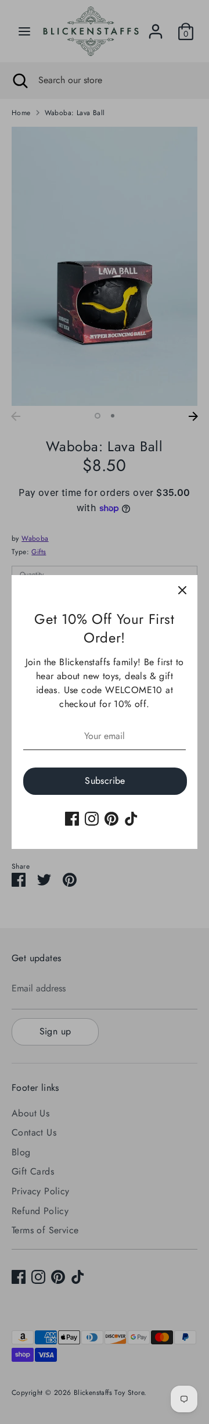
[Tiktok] (131, 819)
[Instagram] (92, 819)
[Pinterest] (111, 819)
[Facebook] (72, 819)
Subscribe (105, 780)
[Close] (182, 590)
